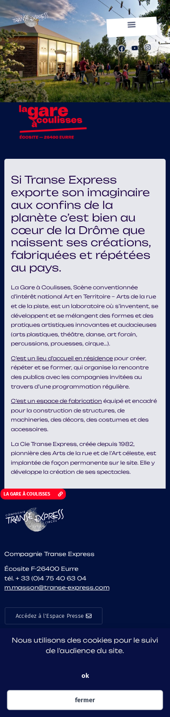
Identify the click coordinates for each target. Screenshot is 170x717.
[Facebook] (121, 48)
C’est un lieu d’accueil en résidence (62, 358)
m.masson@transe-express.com (56, 587)
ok (85, 676)
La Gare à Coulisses (41, 287)
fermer (85, 700)
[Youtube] (134, 48)
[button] (132, 24)
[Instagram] (147, 47)
